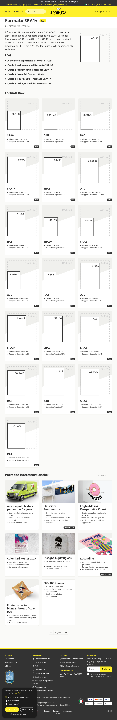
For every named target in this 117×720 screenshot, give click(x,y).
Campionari (39, 669)
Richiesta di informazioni (73, 659)
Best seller (12, 4)
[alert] (19, 703)
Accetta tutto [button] (12, 709)
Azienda (10, 659)
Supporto (101, 11)
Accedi (109, 4)
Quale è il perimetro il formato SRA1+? (29, 79)
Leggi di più (18, 693)
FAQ (36, 666)
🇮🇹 (86, 4)
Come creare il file (42, 659)
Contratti (47, 711)
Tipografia (26, 4)
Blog (9, 666)
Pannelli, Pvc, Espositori (56, 4)
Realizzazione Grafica (43, 690)
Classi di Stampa (41, 673)
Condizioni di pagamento (62, 711)
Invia (105, 669)
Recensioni (12, 662)
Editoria (38, 4)
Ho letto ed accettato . (100, 675)
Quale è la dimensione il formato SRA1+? (30, 65)
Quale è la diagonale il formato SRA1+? (29, 83)
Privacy (58, 713)
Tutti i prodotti (14, 11)
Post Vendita (40, 687)
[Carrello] (110, 11)
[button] (5, 697)
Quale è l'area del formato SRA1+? (26, 74)
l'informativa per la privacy (100, 676)
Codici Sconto (40, 677)
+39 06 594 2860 (69, 662)
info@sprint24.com (70, 666)
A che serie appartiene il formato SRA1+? (30, 60)
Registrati (97, 4)
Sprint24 (58, 12)
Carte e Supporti (41, 662)
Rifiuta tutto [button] (27, 709)
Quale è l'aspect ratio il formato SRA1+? (29, 69)
